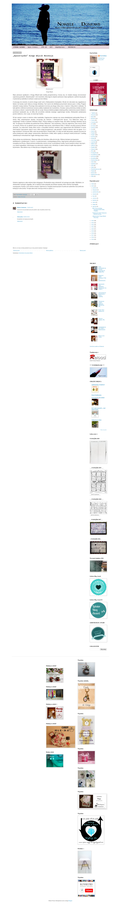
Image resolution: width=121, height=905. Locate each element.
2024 (92, 220)
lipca (94, 196)
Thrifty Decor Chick (96, 420)
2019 (92, 231)
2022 (92, 224)
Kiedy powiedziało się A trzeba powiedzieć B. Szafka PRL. (102, 269)
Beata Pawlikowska (96, 395)
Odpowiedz (20, 212)
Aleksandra (20, 216)
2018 (92, 233)
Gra (92, 129)
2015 (92, 239)
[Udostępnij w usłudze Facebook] (36, 195)
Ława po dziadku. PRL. (101, 319)
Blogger (70, 900)
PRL (92, 151)
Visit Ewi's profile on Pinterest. (97, 346)
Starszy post (83, 250)
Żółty (92, 176)
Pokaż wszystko (103, 429)
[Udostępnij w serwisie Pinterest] (37, 195)
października (96, 192)
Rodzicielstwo (94, 160)
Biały (92, 116)
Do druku (93, 125)
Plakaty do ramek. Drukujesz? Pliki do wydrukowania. (102, 278)
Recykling (93, 158)
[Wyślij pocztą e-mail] (31, 195)
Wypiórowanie (94, 174)
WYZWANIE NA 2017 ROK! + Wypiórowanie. (102, 328)
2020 (92, 229)
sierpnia (95, 194)
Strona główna (49, 250)
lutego (94, 204)
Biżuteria (93, 118)
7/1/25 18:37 (30, 207)
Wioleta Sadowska (22, 207)
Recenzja (23, 196)
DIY (51, 47)
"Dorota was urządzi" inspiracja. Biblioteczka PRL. (101, 304)
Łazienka (93, 142)
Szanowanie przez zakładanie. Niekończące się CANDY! (102, 287)
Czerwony (93, 122)
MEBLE (93, 143)
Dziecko (93, 127)
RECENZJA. (72, 47)
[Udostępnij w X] (34, 195)
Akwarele (93, 115)
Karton (92, 131)
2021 (92, 226)
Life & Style (93, 140)
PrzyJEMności (94, 154)
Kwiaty (92, 138)
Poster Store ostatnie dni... (101, 310)
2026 (92, 184)
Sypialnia (93, 163)
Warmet (93, 172)
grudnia (95, 187)
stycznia (95, 206)
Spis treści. (33, 47)
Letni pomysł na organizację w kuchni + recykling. (102, 294)
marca (94, 202)
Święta (92, 171)
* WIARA (93, 113)
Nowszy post (16, 250)
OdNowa (93, 145)
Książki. (93, 134)
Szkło (92, 167)
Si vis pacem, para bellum (98, 397)
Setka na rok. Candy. (101, 336)
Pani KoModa (103, 55)
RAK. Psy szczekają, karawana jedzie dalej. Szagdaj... (98, 210)
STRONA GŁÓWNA (19, 47)
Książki (19, 196)
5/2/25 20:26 (26, 216)
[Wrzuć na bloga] (32, 195)
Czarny (93, 120)
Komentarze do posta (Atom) (26, 253)
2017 (92, 235)
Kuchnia (93, 136)
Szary (92, 165)
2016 (92, 237)
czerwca (95, 198)
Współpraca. (60, 47)
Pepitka (93, 147)
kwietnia (95, 200)
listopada (95, 190)
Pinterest (93, 149)
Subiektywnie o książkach (98, 384)
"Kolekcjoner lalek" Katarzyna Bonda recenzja (99, 213)
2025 (92, 186)
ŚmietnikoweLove (95, 169)
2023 (92, 222)
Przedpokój (94, 152)
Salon (92, 162)
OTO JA (44, 47)
